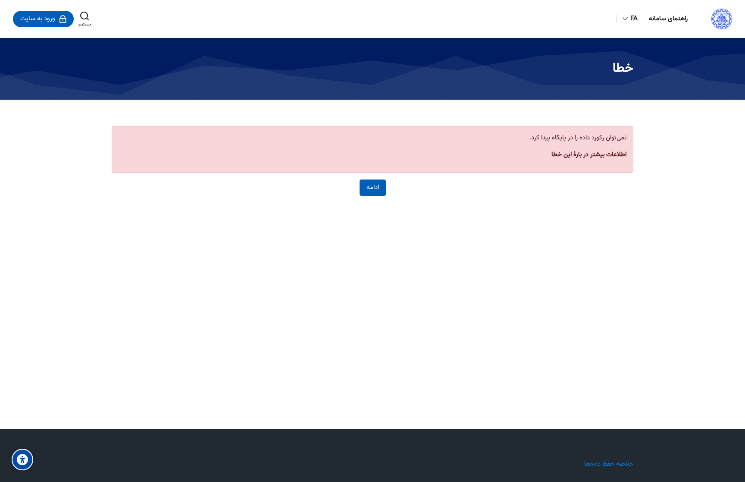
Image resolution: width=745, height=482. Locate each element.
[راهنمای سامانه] (8, 241)
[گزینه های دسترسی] (22, 459)
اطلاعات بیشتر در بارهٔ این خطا (588, 155)
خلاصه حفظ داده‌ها (608, 464)
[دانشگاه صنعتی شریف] (721, 19)
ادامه (372, 187)
